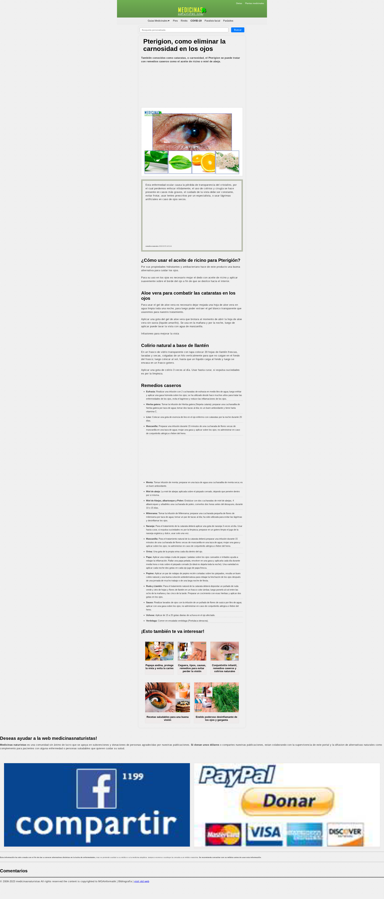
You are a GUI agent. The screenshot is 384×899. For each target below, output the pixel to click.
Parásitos (228, 20)
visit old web (141, 881)
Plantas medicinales (254, 3)
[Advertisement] (192, 86)
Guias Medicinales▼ (159, 20)
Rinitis (184, 20)
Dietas (239, 3)
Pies (175, 20)
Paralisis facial (212, 20)
